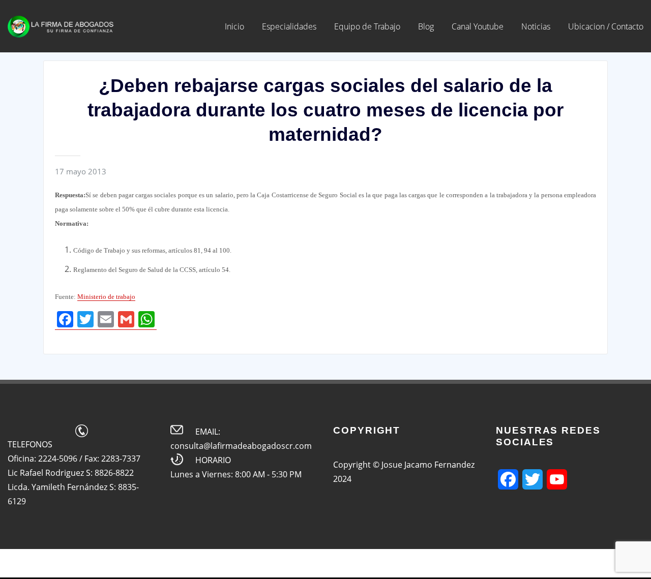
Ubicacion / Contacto (605, 26)
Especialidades (289, 26)
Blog (426, 26)
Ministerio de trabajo (106, 296)
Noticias (535, 26)
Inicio (234, 26)
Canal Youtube (478, 26)
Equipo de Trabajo (367, 26)
